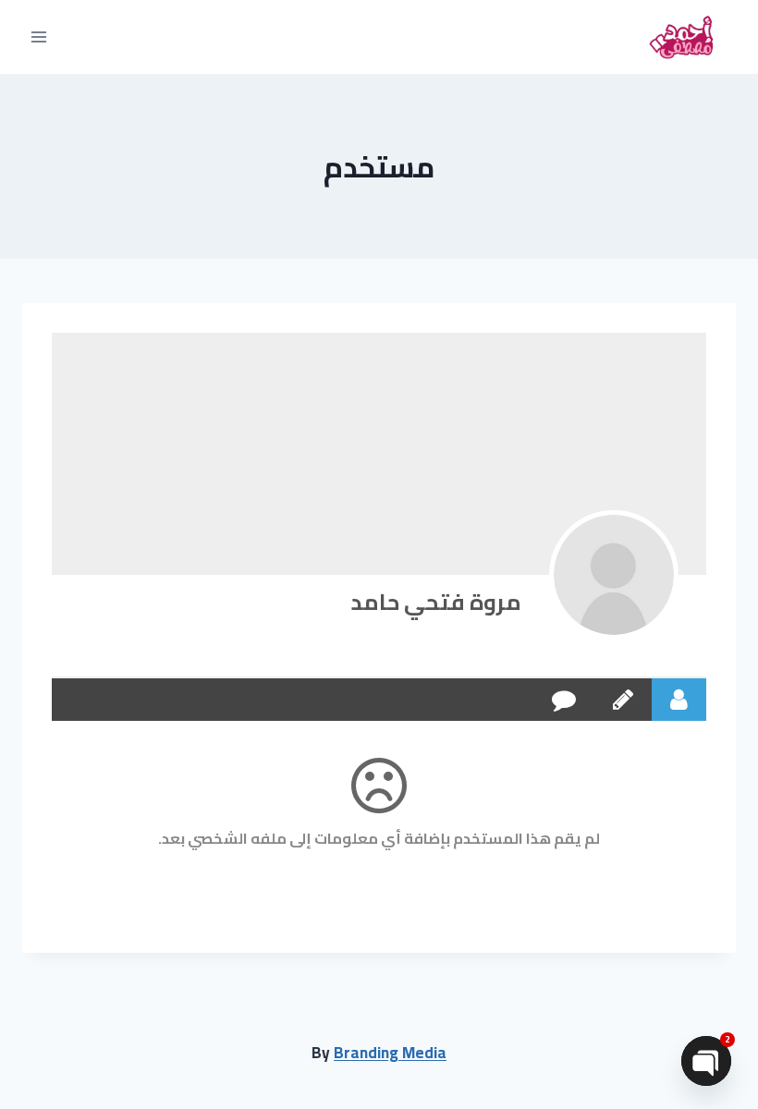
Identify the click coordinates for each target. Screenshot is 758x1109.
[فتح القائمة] (39, 36)
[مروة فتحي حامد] (614, 575)
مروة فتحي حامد (436, 602)
